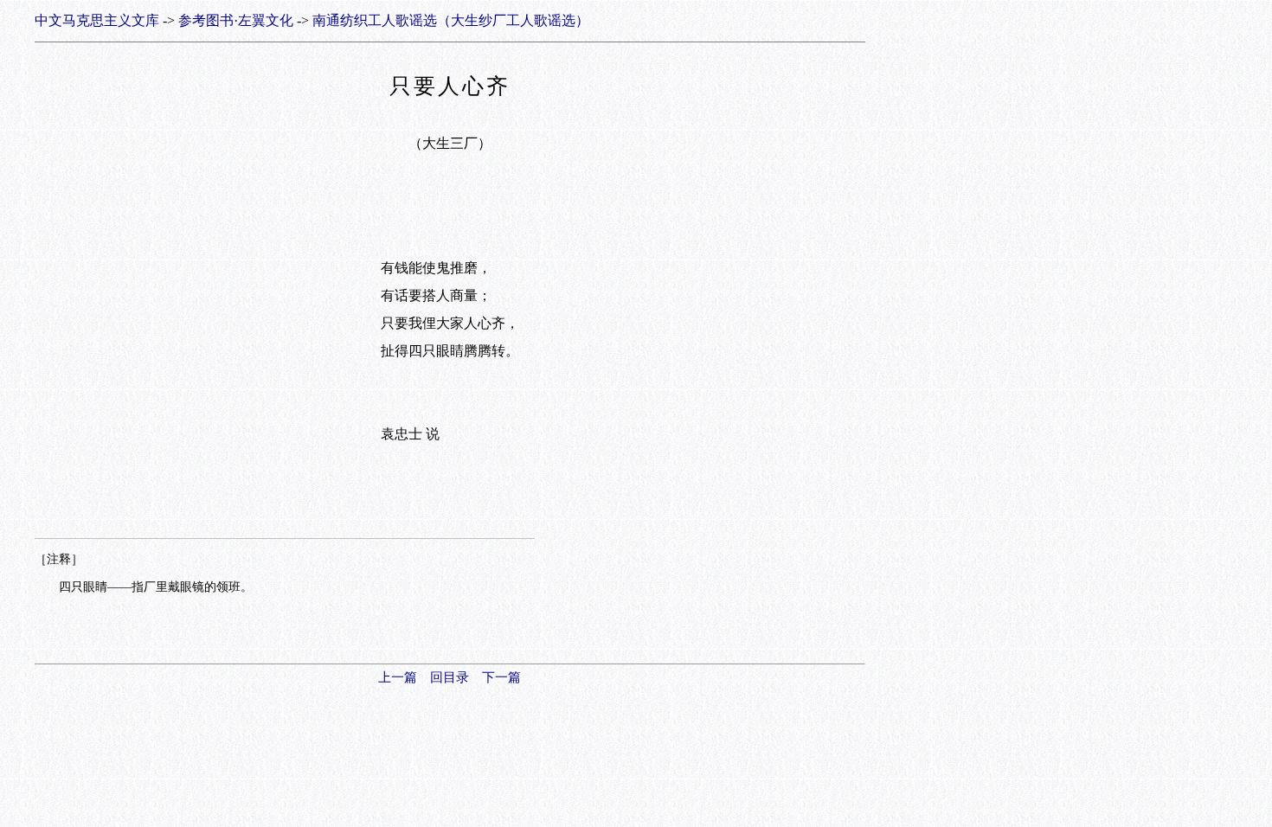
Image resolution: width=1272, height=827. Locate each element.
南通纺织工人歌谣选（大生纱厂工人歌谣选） (450, 20)
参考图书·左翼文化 (235, 20)
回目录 (449, 677)
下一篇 (501, 677)
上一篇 (397, 677)
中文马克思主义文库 (97, 20)
